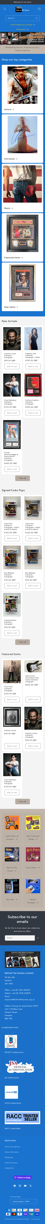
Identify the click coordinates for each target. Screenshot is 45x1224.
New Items (9, 307)
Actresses (9, 159)
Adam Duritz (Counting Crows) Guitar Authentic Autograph (32, 679)
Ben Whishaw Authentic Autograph (9, 575)
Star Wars (10, 899)
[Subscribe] (37, 938)
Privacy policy (36, 1219)
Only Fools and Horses (33, 838)
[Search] (36, 18)
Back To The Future (12, 869)
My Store (13, 1219)
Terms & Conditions (12, 1147)
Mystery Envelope (31, 901)
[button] (4, 9)
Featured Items (12, 257)
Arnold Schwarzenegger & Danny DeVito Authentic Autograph (11, 456)
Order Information (12, 1152)
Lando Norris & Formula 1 (12, 838)
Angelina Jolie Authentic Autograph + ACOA (32, 355)
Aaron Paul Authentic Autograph (8, 688)
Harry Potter (31, 867)
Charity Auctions (11, 1163)
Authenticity (9, 1168)
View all (22, 478)
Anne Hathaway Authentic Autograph (10, 402)
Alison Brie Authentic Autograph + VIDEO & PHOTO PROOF (11, 526)
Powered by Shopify (23, 1219)
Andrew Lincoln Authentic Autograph (10, 355)
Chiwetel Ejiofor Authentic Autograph (10, 622)
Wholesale (9, 1157)
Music (7, 208)
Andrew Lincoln (10, 730)
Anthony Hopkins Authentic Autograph (32, 402)
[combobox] (22, 18)
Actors (7, 109)
